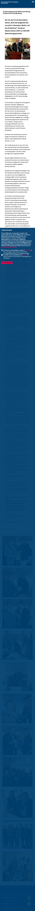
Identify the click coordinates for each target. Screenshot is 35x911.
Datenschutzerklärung (8, 247)
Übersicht (27, 250)
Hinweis (25, 255)
